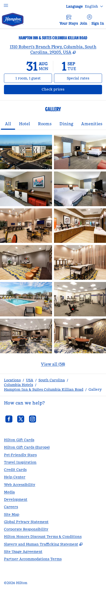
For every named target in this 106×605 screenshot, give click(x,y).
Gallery (95, 389)
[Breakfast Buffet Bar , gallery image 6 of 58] (80, 225)
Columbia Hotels (18, 385)
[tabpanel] (53, 254)
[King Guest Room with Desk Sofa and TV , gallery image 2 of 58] (80, 152)
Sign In (97, 23)
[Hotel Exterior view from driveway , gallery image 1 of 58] (26, 152)
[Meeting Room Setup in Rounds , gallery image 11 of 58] (26, 336)
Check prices (66, 89)
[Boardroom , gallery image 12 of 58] (80, 336)
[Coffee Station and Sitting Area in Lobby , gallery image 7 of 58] (26, 262)
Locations (12, 380)
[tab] (8, 124)
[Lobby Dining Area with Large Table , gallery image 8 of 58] (80, 262)
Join (83, 23)
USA (29, 380)
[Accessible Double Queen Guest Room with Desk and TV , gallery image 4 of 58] (80, 188)
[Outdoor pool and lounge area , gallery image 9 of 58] (26, 299)
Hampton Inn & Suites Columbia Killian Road (43, 389)
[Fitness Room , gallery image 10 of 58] (80, 299)
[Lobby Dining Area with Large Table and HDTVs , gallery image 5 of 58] (26, 225)
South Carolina (51, 380)
